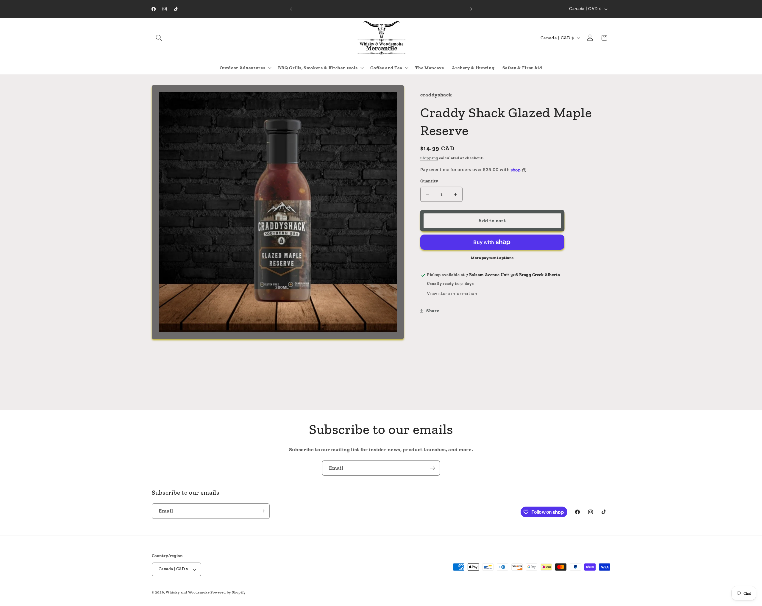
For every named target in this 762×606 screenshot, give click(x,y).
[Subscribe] (432, 468)
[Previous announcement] (291, 9)
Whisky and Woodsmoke (188, 592)
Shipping (429, 158)
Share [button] (432, 310)
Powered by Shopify (228, 592)
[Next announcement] (471, 9)
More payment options (492, 258)
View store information (452, 293)
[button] (159, 38)
